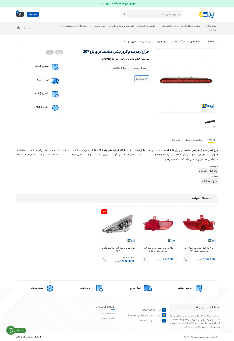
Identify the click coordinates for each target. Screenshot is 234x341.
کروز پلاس (137, 68)
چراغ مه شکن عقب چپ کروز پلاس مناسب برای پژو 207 (198, 250)
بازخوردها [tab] (176, 140)
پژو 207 (203, 171)
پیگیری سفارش (108, 318)
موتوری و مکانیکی (192, 26)
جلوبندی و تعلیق (147, 26)
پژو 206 (213, 171)
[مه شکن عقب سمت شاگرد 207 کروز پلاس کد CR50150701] (158, 225)
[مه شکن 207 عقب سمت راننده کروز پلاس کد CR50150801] (198, 225)
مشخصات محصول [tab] (193, 140)
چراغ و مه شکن (177, 42)
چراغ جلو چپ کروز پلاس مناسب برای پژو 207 (117, 250)
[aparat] (18, 28)
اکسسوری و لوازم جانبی (122, 26)
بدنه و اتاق (211, 26)
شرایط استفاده (108, 313)
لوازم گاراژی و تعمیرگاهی (75, 26)
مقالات (212, 30)
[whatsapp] (29, 28)
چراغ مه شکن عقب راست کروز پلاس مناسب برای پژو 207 (158, 250)
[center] (124, 14)
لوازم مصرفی (99, 26)
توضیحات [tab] (211, 139)
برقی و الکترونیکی (169, 26)
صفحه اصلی (210, 42)
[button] (186, 259)
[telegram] (24, 28)
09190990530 (151, 310)
